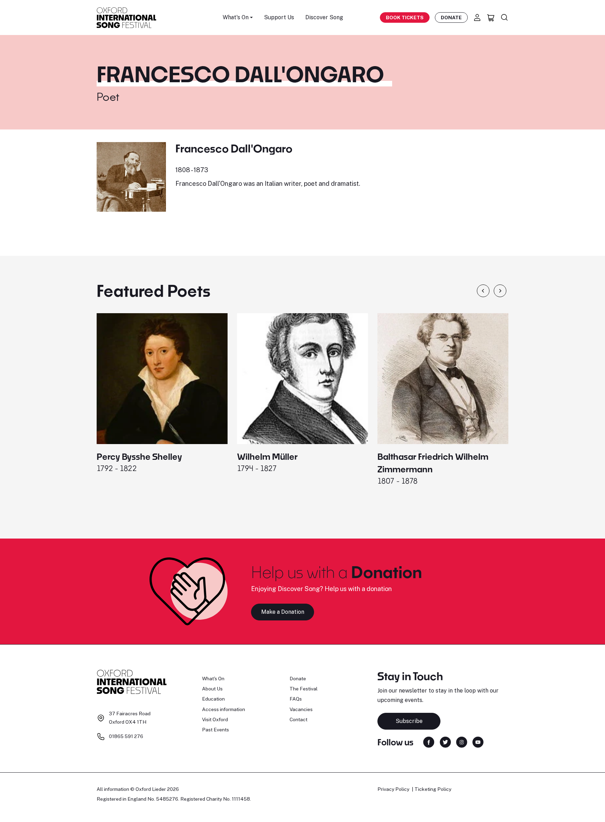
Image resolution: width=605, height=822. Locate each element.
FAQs (296, 699)
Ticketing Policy (433, 789)
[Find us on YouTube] (478, 741)
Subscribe (409, 721)
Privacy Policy (393, 789)
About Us (212, 688)
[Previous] (483, 291)
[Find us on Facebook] (428, 741)
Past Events (215, 729)
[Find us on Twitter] (445, 741)
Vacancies (301, 709)
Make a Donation (282, 612)
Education (213, 699)
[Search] (504, 17)
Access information (223, 709)
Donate (451, 17)
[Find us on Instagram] (461, 741)
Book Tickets (405, 17)
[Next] (500, 291)
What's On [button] (236, 17)
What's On (213, 678)
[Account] (477, 17)
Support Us (279, 17)
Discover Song (324, 17)
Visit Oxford (215, 719)
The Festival (304, 688)
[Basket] (491, 17)
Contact (298, 719)
